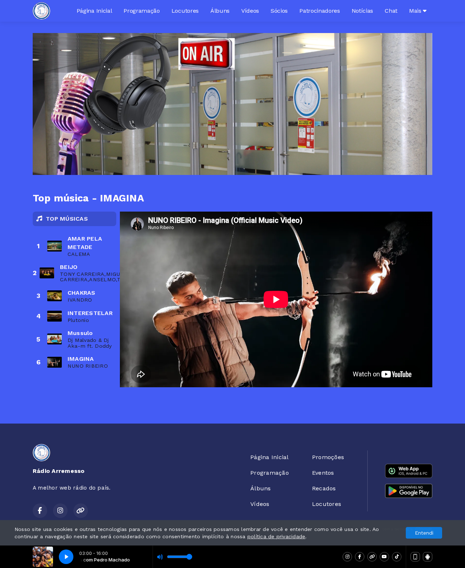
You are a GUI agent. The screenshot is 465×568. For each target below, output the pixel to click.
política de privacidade (276, 536)
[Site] (372, 556)
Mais (416, 10)
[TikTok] (396, 556)
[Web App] (415, 556)
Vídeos (250, 10)
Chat (391, 10)
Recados (324, 488)
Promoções (328, 457)
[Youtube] (384, 556)
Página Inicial (94, 10)
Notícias (362, 10)
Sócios (279, 10)
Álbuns (220, 10)
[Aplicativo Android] (427, 556)
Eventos (323, 472)
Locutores (185, 10)
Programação (141, 10)
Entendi (424, 533)
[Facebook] (359, 556)
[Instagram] (347, 556)
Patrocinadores (319, 10)
